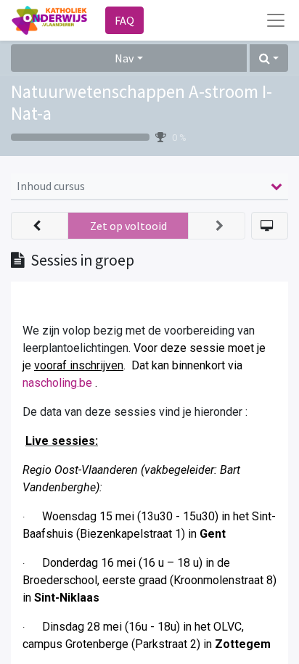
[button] (269, 58)
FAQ (124, 20)
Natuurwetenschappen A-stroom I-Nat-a (141, 102)
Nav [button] (124, 58)
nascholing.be (57, 383)
